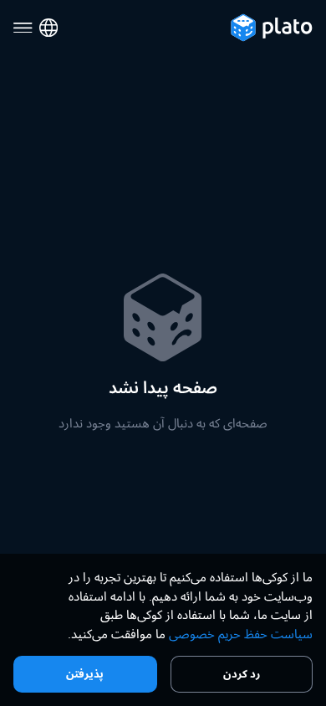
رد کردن (241, 673)
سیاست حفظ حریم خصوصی (241, 633)
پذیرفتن (85, 673)
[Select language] (49, 28)
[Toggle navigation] (23, 28)
